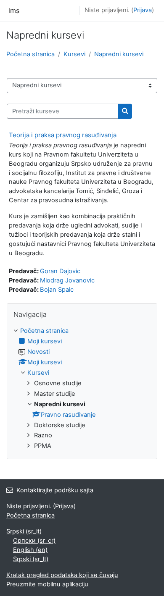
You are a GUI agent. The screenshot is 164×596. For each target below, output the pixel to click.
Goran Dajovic (60, 271)
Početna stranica (30, 54)
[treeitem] (82, 389)
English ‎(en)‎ (30, 550)
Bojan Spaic (57, 289)
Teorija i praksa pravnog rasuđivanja (62, 135)
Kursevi (74, 54)
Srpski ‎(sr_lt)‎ (24, 531)
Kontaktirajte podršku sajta (54, 490)
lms (13, 10)
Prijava (142, 10)
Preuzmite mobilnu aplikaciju (47, 584)
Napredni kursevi (118, 54)
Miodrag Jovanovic (67, 280)
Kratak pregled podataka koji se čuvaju (62, 575)
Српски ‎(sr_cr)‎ (34, 540)
